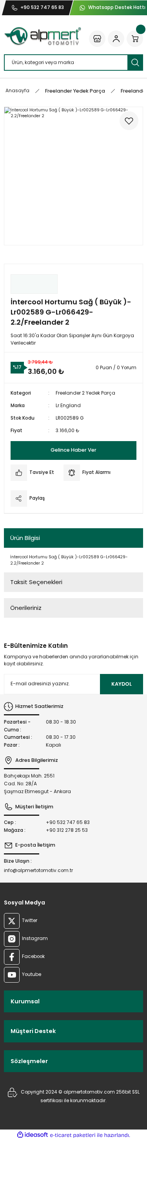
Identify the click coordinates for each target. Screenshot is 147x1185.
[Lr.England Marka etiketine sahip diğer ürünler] (34, 284)
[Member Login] (116, 38)
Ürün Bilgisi (25, 538)
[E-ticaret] (73, 1135)
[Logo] (42, 36)
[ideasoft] (32, 1135)
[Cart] (135, 38)
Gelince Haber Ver (73, 450)
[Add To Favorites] (129, 120)
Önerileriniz (26, 608)
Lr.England (68, 405)
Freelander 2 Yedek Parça (85, 393)
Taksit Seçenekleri (36, 582)
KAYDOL (121, 684)
